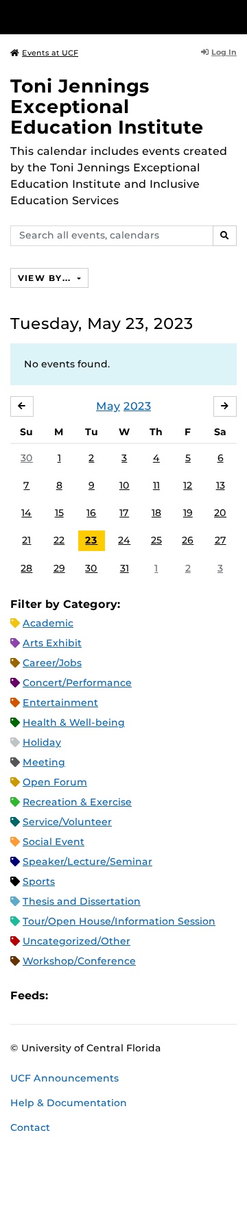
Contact (30, 1127)
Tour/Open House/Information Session (119, 921)
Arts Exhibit (52, 643)
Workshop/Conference (79, 961)
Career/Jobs (52, 663)
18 (156, 512)
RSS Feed (112, 996)
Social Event (53, 841)
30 (27, 458)
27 (220, 540)
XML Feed (136, 996)
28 (26, 568)
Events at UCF (50, 53)
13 (220, 485)
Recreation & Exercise (77, 802)
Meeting (44, 762)
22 (59, 540)
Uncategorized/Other (76, 941)
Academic (48, 623)
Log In (224, 52)
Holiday (42, 742)
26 (187, 540)
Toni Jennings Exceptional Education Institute (107, 106)
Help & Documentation (68, 1103)
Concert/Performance (77, 682)
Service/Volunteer (67, 822)
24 (124, 540)
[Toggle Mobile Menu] (233, 16)
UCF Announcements (64, 1078)
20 (220, 512)
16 (91, 512)
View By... (46, 278)
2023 (137, 406)
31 (124, 568)
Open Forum (55, 782)
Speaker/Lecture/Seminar (87, 861)
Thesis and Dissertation (82, 901)
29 (59, 568)
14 (26, 512)
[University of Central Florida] (104, 16)
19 (188, 512)
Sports (39, 881)
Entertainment (60, 702)
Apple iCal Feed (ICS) (66, 996)
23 (91, 540)
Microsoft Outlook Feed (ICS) (89, 996)
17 (124, 512)
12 (187, 485)
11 (156, 485)
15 (59, 512)
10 (124, 485)
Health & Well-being (74, 722)
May (108, 406)
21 (26, 540)
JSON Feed (159, 996)
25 (156, 540)
